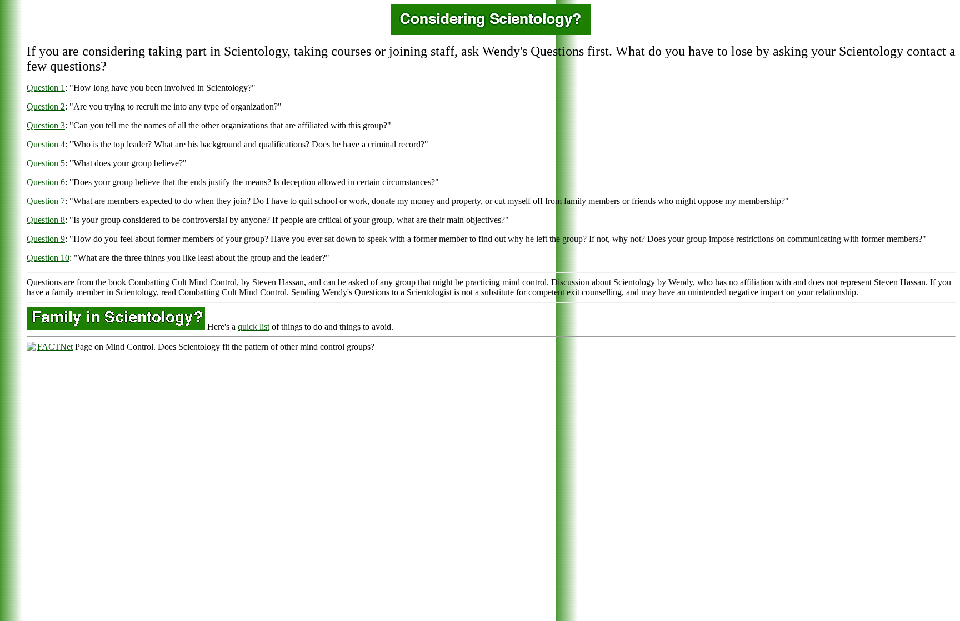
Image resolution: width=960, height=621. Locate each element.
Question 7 (46, 201)
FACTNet (55, 346)
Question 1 (46, 87)
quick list (253, 326)
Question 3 (46, 125)
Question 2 (46, 106)
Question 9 (46, 239)
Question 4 (46, 144)
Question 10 (48, 257)
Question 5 (46, 163)
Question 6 (46, 182)
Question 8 (46, 220)
